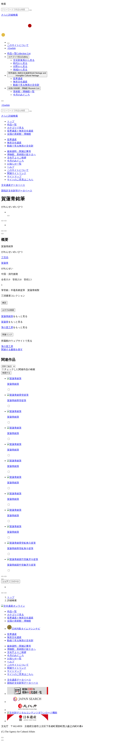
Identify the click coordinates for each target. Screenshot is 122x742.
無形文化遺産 (20, 81)
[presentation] (3, 369)
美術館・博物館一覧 (24, 91)
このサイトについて (18, 45)
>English (11, 48)
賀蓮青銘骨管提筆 (16, 400)
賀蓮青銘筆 (7, 316)
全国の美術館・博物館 (23, 88)
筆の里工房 (7, 327)
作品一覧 (18, 53)
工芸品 (4, 257)
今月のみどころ (21, 94)
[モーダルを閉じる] (2, 737)
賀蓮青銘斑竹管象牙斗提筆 (21, 565)
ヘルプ (10, 167)
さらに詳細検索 (9, 15)
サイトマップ (14, 176)
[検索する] (30, 10)
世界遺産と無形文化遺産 (27, 74)
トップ (10, 121)
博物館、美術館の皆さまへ (21, 154)
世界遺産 (18, 78)
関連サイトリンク (16, 173)
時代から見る (20, 63)
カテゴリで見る (18, 57)
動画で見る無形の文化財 (26, 85)
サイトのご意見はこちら (20, 179)
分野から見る (20, 66)
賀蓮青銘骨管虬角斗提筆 (20, 548)
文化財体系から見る (24, 60)
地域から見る (20, 69)
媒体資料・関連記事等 (19, 151)
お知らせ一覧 (14, 164)
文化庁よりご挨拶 (16, 157)
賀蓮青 (4, 263)
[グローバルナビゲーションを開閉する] (2, 100)
